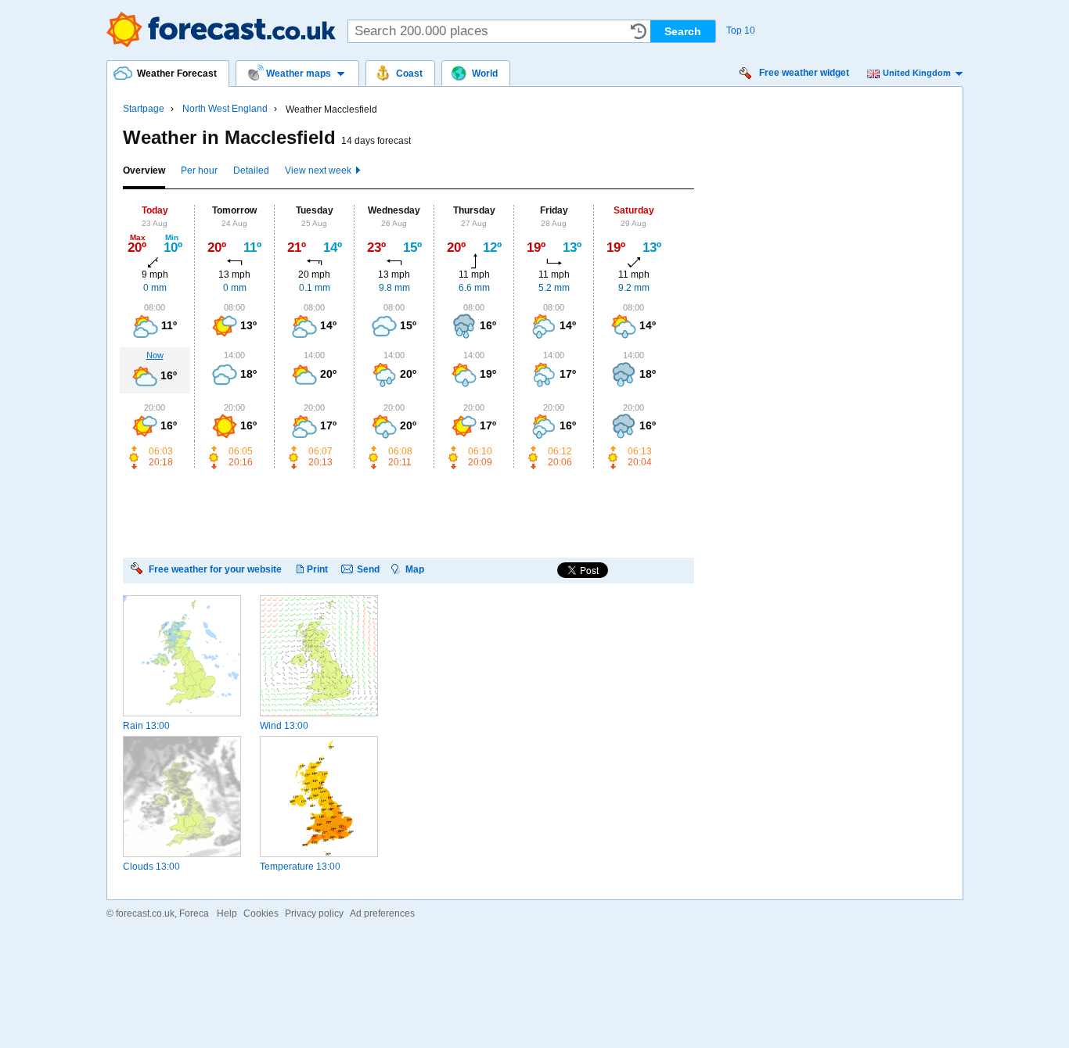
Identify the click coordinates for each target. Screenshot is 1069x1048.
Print (317, 569)
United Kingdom (917, 72)
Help (227, 913)
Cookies (261, 913)
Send (368, 569)
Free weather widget (804, 72)
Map (414, 569)
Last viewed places (638, 31)
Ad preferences (382, 913)
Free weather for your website (215, 569)
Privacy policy (314, 913)
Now (155, 355)
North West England (225, 108)
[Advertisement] (408, 512)
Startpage (143, 108)
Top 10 (740, 30)
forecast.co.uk (145, 913)
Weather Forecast (221, 29)
